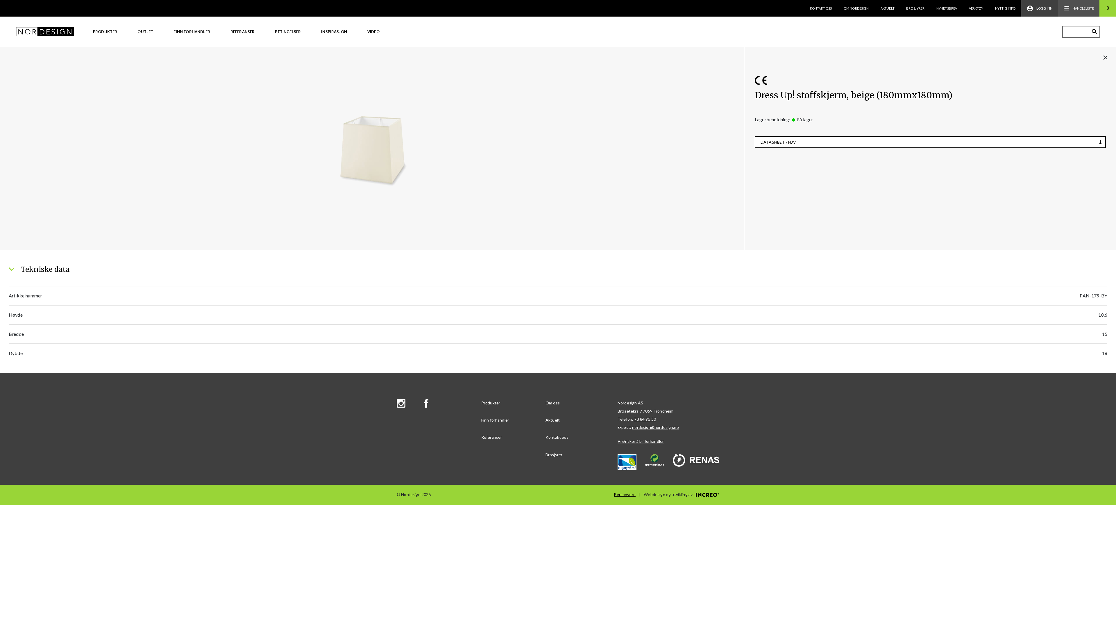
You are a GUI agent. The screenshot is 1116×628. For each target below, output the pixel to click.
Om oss (553, 402)
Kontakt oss (821, 8)
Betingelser (288, 31)
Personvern (625, 494)
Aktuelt (888, 8)
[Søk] (1094, 31)
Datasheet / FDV (778, 142)
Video (373, 31)
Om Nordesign (856, 8)
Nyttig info (1005, 8)
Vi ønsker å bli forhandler (641, 441)
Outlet (145, 31)
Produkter (105, 31)
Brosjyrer (915, 8)
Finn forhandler (192, 31)
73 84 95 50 (645, 419)
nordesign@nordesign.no (655, 427)
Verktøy (976, 8)
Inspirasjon (334, 31)
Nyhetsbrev (946, 8)
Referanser (242, 31)
